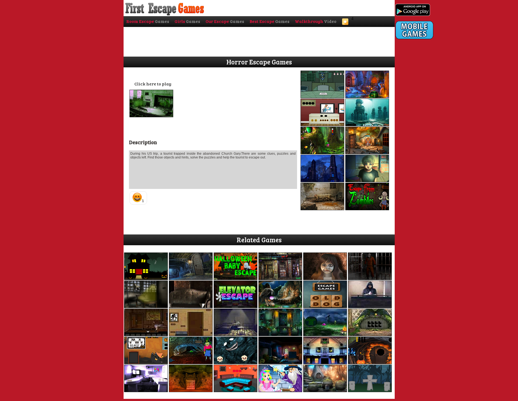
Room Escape (147, 21)
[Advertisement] (417, 150)
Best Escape (269, 21)
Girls (187, 21)
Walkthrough (315, 21)
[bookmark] (345, 23)
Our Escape (225, 21)
